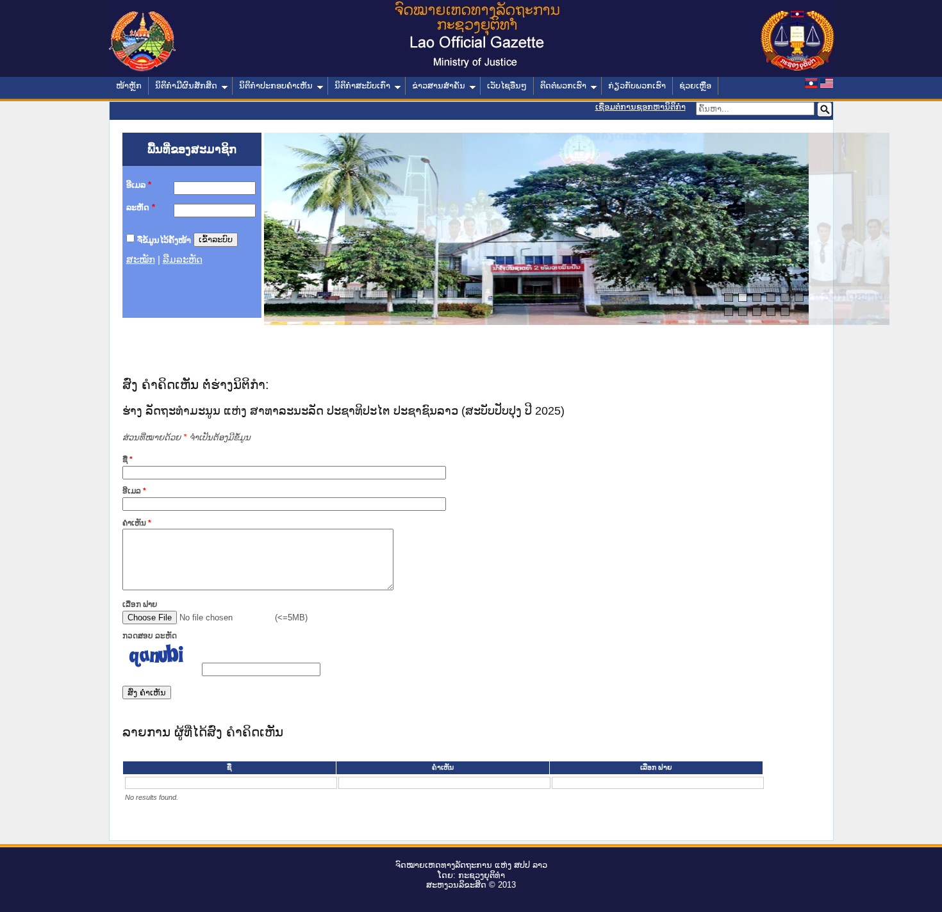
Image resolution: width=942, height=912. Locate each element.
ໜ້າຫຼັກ (129, 85)
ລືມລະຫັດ (182, 259)
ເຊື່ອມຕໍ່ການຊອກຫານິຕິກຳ (640, 107)
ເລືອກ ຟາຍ (139, 604)
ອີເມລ (138, 185)
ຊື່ (127, 459)
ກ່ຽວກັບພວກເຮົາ (637, 85)
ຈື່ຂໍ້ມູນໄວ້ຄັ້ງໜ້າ (164, 239)
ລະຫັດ (140, 207)
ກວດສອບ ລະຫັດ (149, 635)
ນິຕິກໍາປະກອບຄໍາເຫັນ (276, 85)
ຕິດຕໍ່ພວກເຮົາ (563, 85)
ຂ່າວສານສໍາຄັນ (438, 85)
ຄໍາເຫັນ (136, 522)
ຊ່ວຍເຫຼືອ (695, 85)
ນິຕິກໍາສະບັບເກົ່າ (362, 85)
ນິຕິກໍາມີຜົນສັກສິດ (186, 85)
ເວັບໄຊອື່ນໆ (507, 85)
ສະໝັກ (140, 259)
